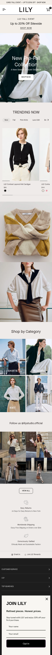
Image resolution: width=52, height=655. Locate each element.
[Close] (46, 599)
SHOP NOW (41, 2)
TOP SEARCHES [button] (8, 586)
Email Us (16, 554)
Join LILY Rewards (33, 554)
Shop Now (26, 28)
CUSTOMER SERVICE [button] (10, 569)
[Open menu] (6, 9)
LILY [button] (3, 578)
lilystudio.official (33, 423)
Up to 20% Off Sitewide (26, 23)
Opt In (26, 643)
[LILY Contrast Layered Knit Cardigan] (20, 154)
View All (26, 491)
